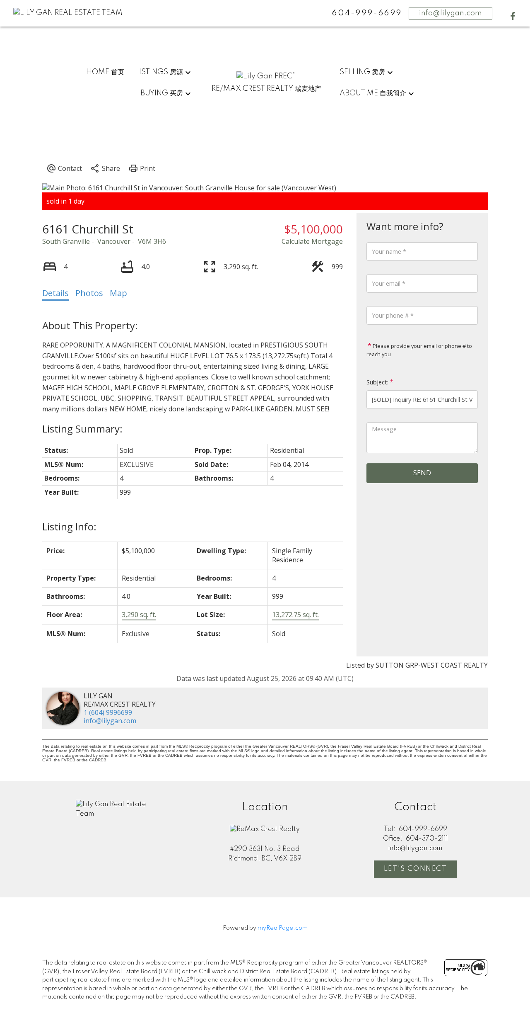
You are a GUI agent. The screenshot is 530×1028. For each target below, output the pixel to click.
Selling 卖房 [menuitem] (362, 72)
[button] (513, 16)
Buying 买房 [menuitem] (161, 93)
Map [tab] (118, 293)
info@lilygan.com (450, 13)
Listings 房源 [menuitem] (159, 72)
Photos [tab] (89, 293)
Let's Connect (415, 868)
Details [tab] (55, 293)
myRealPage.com (283, 928)
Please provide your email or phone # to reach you (419, 350)
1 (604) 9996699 (108, 712)
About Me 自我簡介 (373, 93)
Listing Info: (69, 526)
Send (422, 472)
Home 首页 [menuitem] (105, 72)
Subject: (377, 382)
